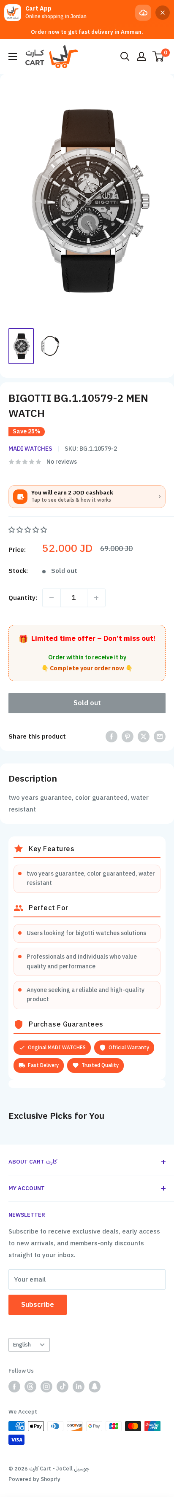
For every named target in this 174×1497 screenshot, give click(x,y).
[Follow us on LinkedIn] (78, 1386)
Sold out (87, 703)
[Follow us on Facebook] (14, 1386)
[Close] (162, 12)
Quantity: (22, 597)
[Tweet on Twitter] (144, 736)
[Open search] (125, 56)
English (22, 1345)
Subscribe (37, 1305)
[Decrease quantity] (51, 598)
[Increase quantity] (96, 598)
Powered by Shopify (34, 1479)
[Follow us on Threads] (30, 1386)
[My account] (141, 56)
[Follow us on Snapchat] (95, 1386)
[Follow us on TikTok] (62, 1386)
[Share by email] (160, 736)
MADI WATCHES (30, 448)
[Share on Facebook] (111, 736)
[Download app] (143, 13)
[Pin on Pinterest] (127, 736)
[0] (158, 56)
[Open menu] (12, 56)
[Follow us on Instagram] (46, 1386)
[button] (28, 530)
